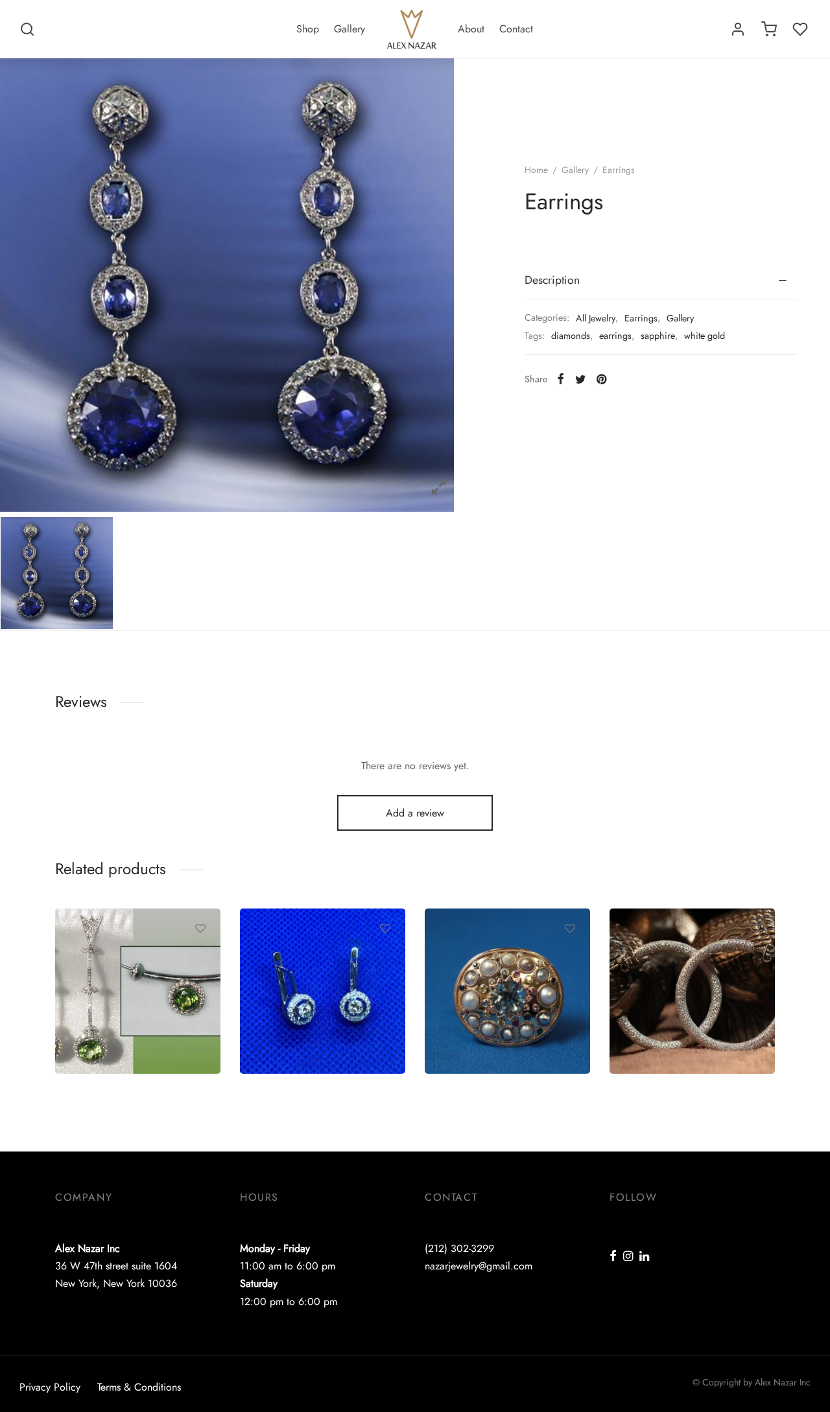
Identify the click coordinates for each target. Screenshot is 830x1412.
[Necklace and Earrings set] (137, 991)
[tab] (661, 280)
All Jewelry (595, 318)
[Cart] (769, 29)
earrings (615, 335)
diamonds (570, 335)
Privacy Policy (49, 1387)
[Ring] (507, 991)
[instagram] (628, 1257)
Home (536, 169)
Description (552, 280)
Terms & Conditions (139, 1387)
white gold (704, 335)
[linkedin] (644, 1257)
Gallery (349, 28)
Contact (516, 28)
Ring (454, 1031)
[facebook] (613, 1257)
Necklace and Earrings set (131, 1031)
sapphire (658, 335)
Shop (307, 28)
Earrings (641, 318)
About (471, 28)
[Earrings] (322, 991)
